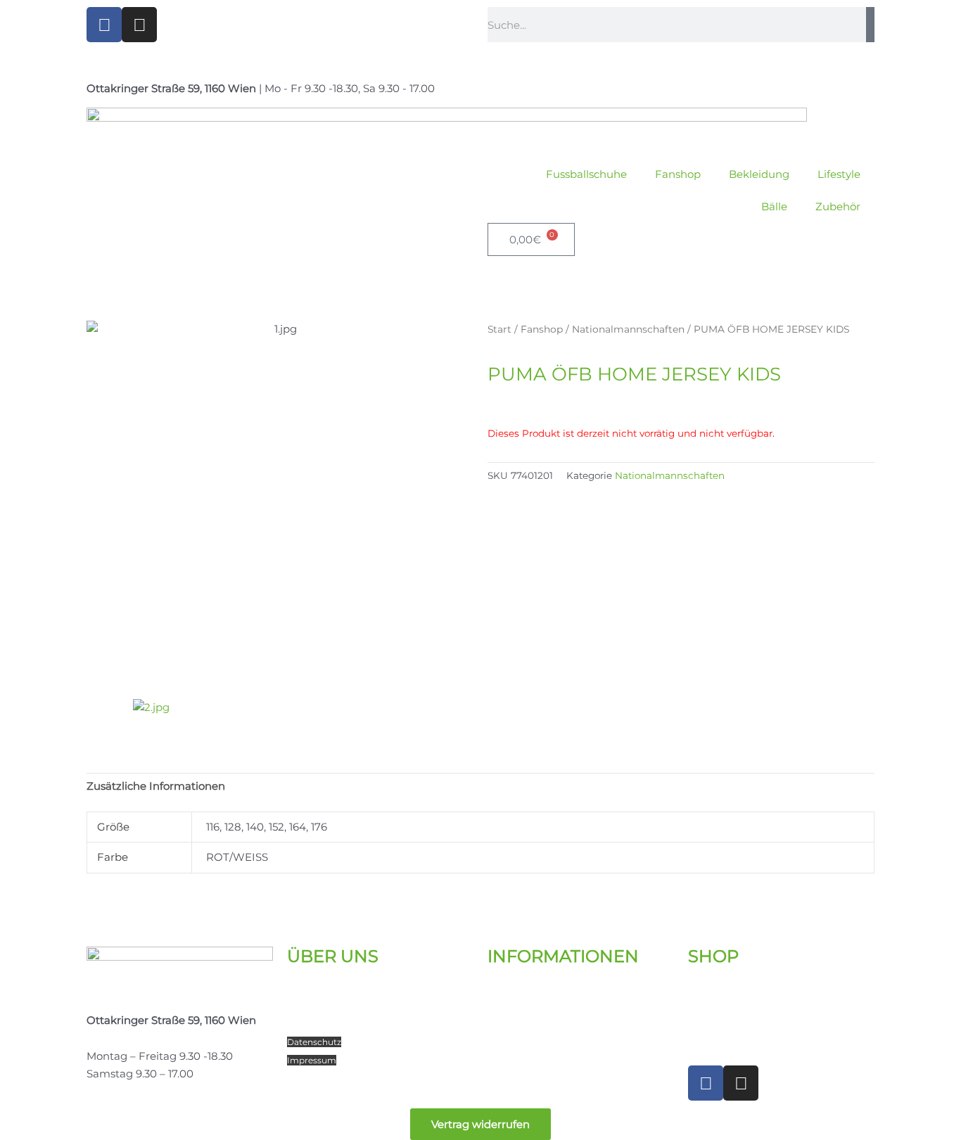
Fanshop (678, 174)
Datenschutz (314, 1042)
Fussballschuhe (586, 174)
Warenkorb (717, 1023)
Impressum (311, 1060)
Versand (509, 1006)
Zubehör (837, 206)
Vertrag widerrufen (480, 1124)
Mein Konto (718, 989)
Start (499, 329)
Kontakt (308, 1006)
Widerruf (506, 1042)
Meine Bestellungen (740, 1006)
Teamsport (315, 1023)
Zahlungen (516, 1023)
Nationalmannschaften (628, 329)
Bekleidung (759, 174)
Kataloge (511, 989)
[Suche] (870, 24)
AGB (497, 1060)
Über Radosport (328, 989)
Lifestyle (838, 174)
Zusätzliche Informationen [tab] (156, 786)
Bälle (774, 206)
